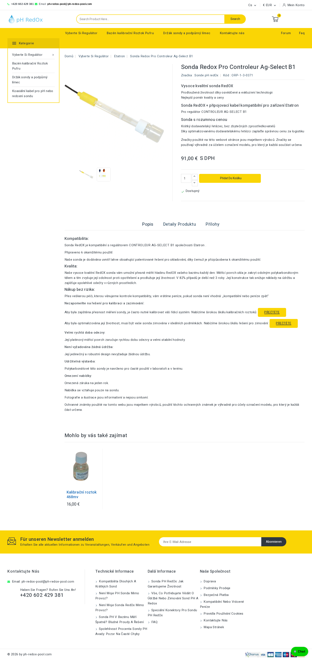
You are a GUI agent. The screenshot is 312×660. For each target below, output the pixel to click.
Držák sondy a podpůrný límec (186, 33)
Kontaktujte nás (232, 33)
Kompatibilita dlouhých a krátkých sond (115, 584)
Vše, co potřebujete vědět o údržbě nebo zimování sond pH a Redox (173, 598)
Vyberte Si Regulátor (81, 33)
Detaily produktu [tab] (179, 224)
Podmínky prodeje (216, 588)
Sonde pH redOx (206, 75)
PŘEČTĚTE (272, 312)
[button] (299, 651)
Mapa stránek (213, 627)
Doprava (209, 581)
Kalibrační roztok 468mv (82, 494)
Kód (226, 75)
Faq (302, 33)
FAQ (154, 622)
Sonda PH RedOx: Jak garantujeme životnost (166, 584)
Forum (286, 33)
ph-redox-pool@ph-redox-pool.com (69, 4)
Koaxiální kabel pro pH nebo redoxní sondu (32, 93)
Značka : (187, 75)
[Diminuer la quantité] (195, 183)
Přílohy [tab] (212, 224)
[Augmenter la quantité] (195, 177)
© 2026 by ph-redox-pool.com (29, 654)
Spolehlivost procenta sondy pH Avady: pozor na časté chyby (121, 631)
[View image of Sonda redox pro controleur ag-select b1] (86, 174)
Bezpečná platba (216, 595)
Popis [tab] (147, 224)
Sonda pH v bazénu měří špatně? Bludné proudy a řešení (119, 619)
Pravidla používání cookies (223, 613)
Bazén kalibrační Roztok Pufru (130, 33)
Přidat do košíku (230, 178)
